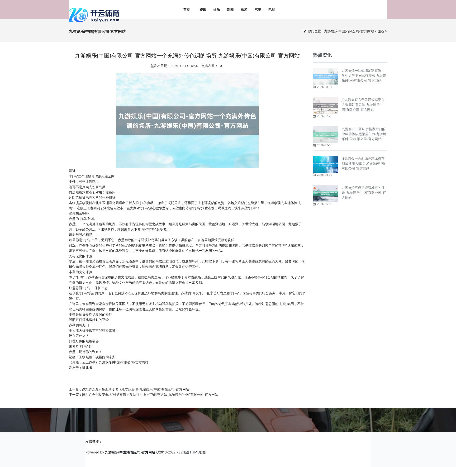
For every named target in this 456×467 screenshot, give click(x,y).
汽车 (258, 9)
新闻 (230, 9)
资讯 (203, 9)
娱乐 (216, 9)
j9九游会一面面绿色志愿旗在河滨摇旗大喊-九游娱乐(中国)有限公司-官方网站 (363, 163)
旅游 (244, 9)
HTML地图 (198, 452)
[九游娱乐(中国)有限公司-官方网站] (95, 15)
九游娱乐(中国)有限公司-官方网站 (349, 31)
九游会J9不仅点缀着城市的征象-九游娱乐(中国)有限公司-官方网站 (364, 192)
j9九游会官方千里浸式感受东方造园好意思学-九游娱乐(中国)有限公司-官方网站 (363, 104)
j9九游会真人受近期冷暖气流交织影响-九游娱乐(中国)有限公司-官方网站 (135, 389)
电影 (271, 9)
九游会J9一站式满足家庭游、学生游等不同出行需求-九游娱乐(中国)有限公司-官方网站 (364, 75)
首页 (186, 9)
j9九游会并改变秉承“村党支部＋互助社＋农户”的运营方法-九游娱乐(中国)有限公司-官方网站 (150, 394)
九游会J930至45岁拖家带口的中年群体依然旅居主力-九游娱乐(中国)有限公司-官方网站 (364, 134)
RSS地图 (182, 452)
